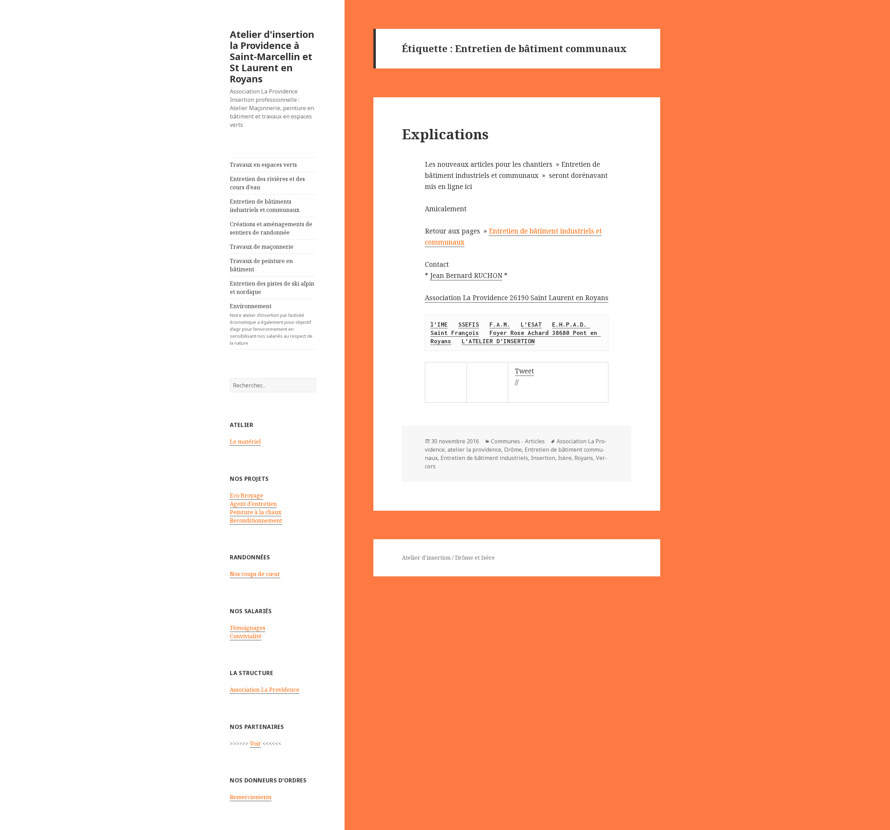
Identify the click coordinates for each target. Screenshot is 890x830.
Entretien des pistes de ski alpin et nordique (272, 288)
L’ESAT (531, 324)
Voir (255, 743)
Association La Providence (264, 689)
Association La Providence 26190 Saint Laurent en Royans (516, 297)
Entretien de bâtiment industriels (484, 458)
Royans (583, 458)
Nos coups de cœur (255, 574)
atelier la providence (474, 449)
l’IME (439, 324)
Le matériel (245, 441)
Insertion (543, 458)
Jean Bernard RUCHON (466, 275)
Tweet (524, 371)
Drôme (513, 449)
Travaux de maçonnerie (261, 246)
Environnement (271, 324)
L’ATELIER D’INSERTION (498, 341)
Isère (565, 458)
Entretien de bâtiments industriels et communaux (264, 206)
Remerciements (251, 797)
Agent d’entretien (253, 504)
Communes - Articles (518, 441)
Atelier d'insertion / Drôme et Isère (448, 557)
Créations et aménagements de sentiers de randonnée (271, 228)
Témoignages (247, 628)
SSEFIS (468, 324)
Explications (445, 134)
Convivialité (245, 636)
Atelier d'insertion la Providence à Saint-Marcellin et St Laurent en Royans (272, 56)
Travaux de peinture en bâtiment (261, 265)
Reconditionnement (256, 520)
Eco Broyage (246, 495)
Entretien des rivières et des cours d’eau (267, 183)
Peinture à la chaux (255, 512)
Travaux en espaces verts (263, 165)
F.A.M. (500, 324)
